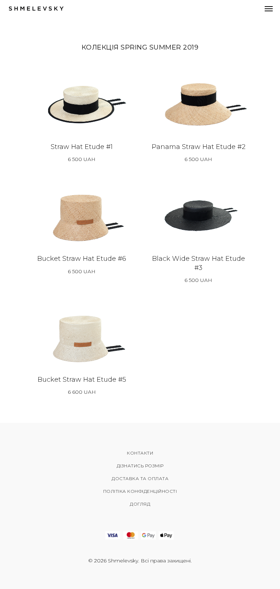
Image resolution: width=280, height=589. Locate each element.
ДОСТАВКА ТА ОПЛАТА (140, 478)
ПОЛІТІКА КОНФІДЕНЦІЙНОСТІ (140, 491)
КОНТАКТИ (140, 453)
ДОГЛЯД (140, 504)
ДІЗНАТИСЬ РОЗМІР (140, 465)
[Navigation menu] (269, 8)
